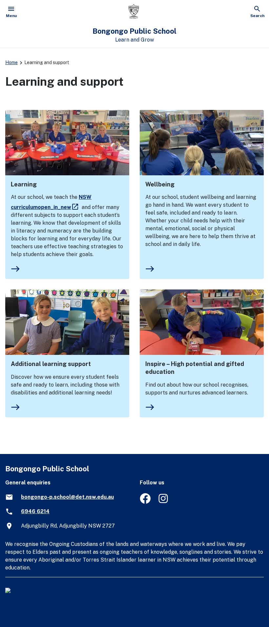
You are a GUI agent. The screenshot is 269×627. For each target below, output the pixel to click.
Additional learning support (51, 363)
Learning (24, 184)
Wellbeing (160, 184)
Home (11, 62)
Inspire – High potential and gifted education (194, 367)
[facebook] (145, 502)
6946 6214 (35, 511)
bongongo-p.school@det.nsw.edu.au (67, 497)
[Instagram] (163, 502)
